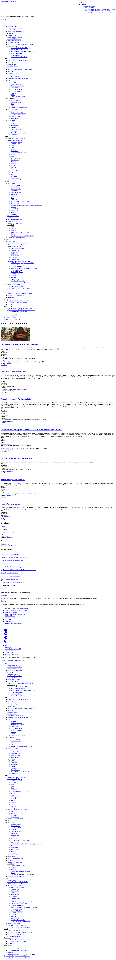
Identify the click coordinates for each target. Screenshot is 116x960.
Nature (13, 154)
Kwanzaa (13, 277)
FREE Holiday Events (17, 272)
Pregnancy (14, 214)
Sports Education (15, 116)
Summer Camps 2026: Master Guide (17, 138)
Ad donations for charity (11, 654)
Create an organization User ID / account (16, 610)
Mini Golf (13, 105)
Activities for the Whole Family (19, 57)
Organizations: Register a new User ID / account (97, 10)
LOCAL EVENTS (9, 33)
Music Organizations (16, 84)
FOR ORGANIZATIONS (88, 6)
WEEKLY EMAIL (9, 306)
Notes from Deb (11, 304)
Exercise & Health (16, 189)
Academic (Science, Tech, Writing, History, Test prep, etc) (26, 205)
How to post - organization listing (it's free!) (16, 608)
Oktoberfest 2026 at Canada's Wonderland (19, 344)
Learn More (4, 365)
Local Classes (11, 183)
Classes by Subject (16, 185)
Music (12, 145)
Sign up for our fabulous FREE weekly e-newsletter (21, 310)
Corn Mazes (14, 257)
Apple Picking (15, 255)
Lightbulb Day (15, 279)
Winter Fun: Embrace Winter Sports (20, 288)
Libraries (13, 228)
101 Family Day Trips (10, 317)
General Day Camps (16, 142)
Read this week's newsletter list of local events (19, 308)
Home (82, 2)
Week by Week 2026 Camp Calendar (17, 170)
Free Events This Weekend (14, 28)
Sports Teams (14, 118)
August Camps (15, 178)
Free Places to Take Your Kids (15, 31)
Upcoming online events (14, 292)
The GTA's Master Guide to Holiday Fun (18, 261)
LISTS (6, 58)
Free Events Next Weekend (14, 30)
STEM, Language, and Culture (19, 152)
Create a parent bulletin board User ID (15, 614)
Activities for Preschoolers (18, 49)
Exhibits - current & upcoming (19, 227)
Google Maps (9, 363)
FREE (5, 24)
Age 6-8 (13, 165)
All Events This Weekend (14, 39)
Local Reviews (15, 127)
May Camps (14, 172)
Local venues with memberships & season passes (20, 69)
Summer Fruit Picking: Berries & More (17, 78)
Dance (12, 149)
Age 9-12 (13, 167)
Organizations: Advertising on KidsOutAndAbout (97, 12)
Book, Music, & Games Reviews (20, 133)
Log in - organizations (11, 612)
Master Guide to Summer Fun (15, 245)
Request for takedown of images (13, 623)
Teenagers (13, 169)
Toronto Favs (7, 299)
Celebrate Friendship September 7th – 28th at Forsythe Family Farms (31, 429)
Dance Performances (16, 91)
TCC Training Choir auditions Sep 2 (10, 554)
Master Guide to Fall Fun (14, 246)
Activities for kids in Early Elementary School (23, 51)
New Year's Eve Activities (18, 281)
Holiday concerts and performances (20, 282)
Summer (6, 239)
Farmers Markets (11, 241)
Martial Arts (14, 194)
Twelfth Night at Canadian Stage (9, 573)
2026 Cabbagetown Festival (13, 480)
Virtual (6, 290)
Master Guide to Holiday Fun (19, 264)
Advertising (8, 619)
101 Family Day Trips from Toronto (17, 302)
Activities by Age (12, 46)
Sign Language (15, 203)
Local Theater (14, 87)
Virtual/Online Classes (13, 216)
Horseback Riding (16, 192)
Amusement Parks (16, 102)
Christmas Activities (16, 273)
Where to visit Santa (16, 270)
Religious (13, 163)
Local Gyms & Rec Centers (18, 114)
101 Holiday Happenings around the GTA (22, 263)
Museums (10, 71)
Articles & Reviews (12, 122)
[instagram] (6, 641)
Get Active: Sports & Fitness (18, 113)
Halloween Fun (15, 252)
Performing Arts (15, 196)
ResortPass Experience (11, 504)
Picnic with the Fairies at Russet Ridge (11, 567)
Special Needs (11, 120)
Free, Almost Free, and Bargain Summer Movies (20, 44)
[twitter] (6, 633)
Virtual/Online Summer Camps (15, 180)
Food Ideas (14, 124)
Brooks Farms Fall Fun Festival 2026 (17, 458)
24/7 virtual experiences (13, 297)
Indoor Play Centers (12, 66)
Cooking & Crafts (15, 158)
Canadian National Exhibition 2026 (16, 399)
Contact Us (8, 621)
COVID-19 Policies (10, 616)
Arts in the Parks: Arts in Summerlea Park (12, 560)
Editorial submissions (10, 617)
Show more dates (5, 357)
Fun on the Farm (11, 64)
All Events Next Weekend (14, 42)
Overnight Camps (15, 143)
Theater (13, 147)
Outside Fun (10, 98)
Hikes (12, 104)
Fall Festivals (14, 254)
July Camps (14, 176)
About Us (7, 645)
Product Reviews (15, 131)
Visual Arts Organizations (18, 96)
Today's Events (11, 35)
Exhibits (13, 95)
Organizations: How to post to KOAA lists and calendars (99, 9)
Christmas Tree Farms (17, 266)
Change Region (85, 4)
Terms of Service (9, 652)
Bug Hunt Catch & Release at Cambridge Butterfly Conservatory (18, 570)
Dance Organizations (16, 89)
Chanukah (13, 275)
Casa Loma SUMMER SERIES (9, 579)
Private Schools (11, 75)
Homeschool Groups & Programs (16, 237)
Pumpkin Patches (15, 259)
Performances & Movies (17, 86)
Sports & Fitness (15, 187)
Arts (8, 80)
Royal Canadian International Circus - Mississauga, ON (15, 582)
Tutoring (13, 234)
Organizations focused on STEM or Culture (22, 236)
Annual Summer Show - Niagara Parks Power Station (15, 557)
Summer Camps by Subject (14, 140)
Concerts (13, 82)
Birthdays (10, 62)
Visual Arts (14, 156)
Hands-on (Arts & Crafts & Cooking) (21, 201)
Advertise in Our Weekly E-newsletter (17, 311)
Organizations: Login (90, 7)
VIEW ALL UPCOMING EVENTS (11, 545)
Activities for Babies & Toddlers (19, 48)
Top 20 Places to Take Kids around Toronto (19, 301)
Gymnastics (14, 190)
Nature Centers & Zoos (17, 100)
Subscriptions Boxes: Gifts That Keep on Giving (24, 268)
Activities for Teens (16, 55)
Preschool (13, 161)
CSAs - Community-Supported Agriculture (18, 60)
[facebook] (6, 630)
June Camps (14, 174)
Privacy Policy (9, 650)
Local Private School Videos (15, 77)
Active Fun (10, 111)
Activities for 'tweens (16, 53)
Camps (6, 136)
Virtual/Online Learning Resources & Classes (19, 293)
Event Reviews (15, 134)
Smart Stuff (10, 225)
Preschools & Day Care (13, 73)
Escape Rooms (11, 67)
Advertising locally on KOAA (13, 649)
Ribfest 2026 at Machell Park (13, 372)
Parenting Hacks (15, 125)
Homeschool (14, 208)
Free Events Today (12, 26)
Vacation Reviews (16, 129)
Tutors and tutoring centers (14, 109)
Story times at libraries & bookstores (20, 232)
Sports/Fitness (14, 151)
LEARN (6, 181)
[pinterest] (6, 637)
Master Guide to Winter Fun (15, 284)
